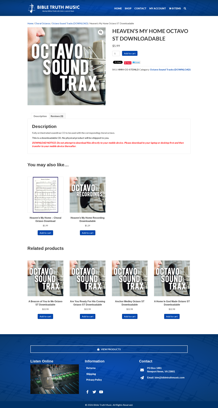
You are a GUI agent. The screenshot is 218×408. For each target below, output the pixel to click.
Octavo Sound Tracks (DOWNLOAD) (70, 23)
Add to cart (130, 53)
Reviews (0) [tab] (57, 116)
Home (30, 23)
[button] (185, 8)
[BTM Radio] (54, 379)
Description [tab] (40, 116)
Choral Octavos (42, 23)
